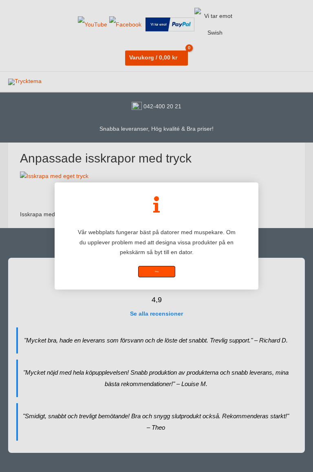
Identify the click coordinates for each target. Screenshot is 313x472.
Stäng (157, 271)
